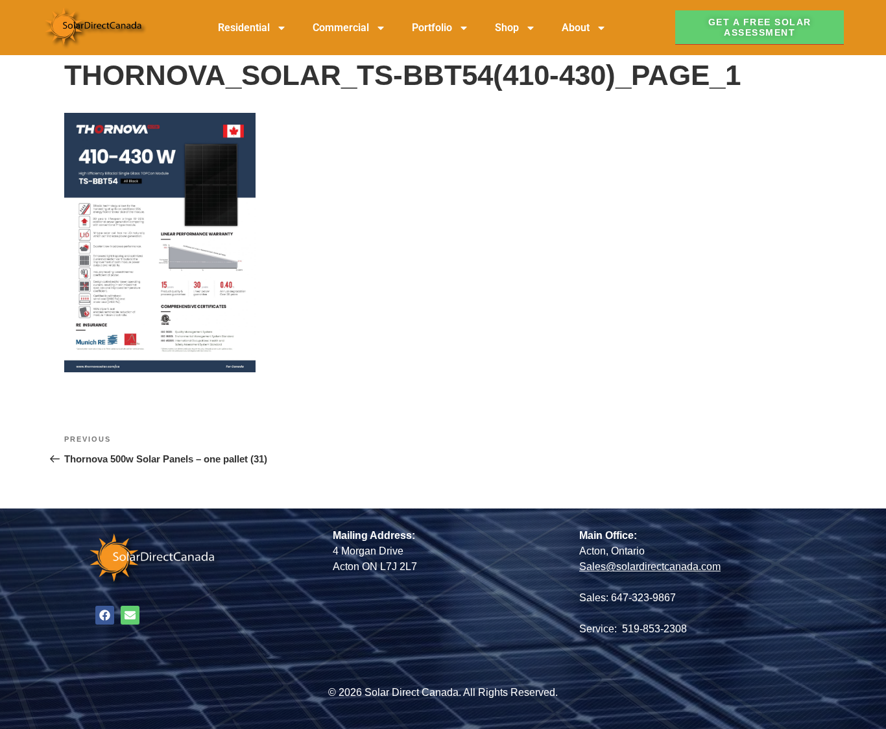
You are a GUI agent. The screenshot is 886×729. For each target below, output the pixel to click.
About (576, 27)
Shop (507, 27)
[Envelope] (130, 615)
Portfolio (432, 27)
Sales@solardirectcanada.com (650, 566)
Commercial (341, 27)
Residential (244, 27)
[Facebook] (104, 615)
